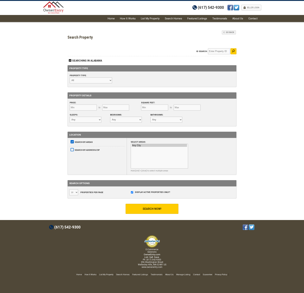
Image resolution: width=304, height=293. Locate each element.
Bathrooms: (156, 115)
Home (111, 18)
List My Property (150, 18)
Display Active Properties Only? (152, 192)
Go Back (229, 32)
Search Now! (152, 208)
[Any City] (159, 145)
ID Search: (201, 51)
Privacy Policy (221, 274)
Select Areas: (138, 142)
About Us (237, 18)
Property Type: (78, 75)
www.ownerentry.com (152, 267)
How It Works (128, 18)
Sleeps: (74, 115)
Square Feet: (148, 103)
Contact (253, 18)
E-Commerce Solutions (152, 250)
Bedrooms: (116, 115)
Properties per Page (91, 192)
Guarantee (207, 274)
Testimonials (219, 18)
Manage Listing (183, 274)
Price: (73, 103)
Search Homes (173, 18)
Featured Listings (197, 18)
